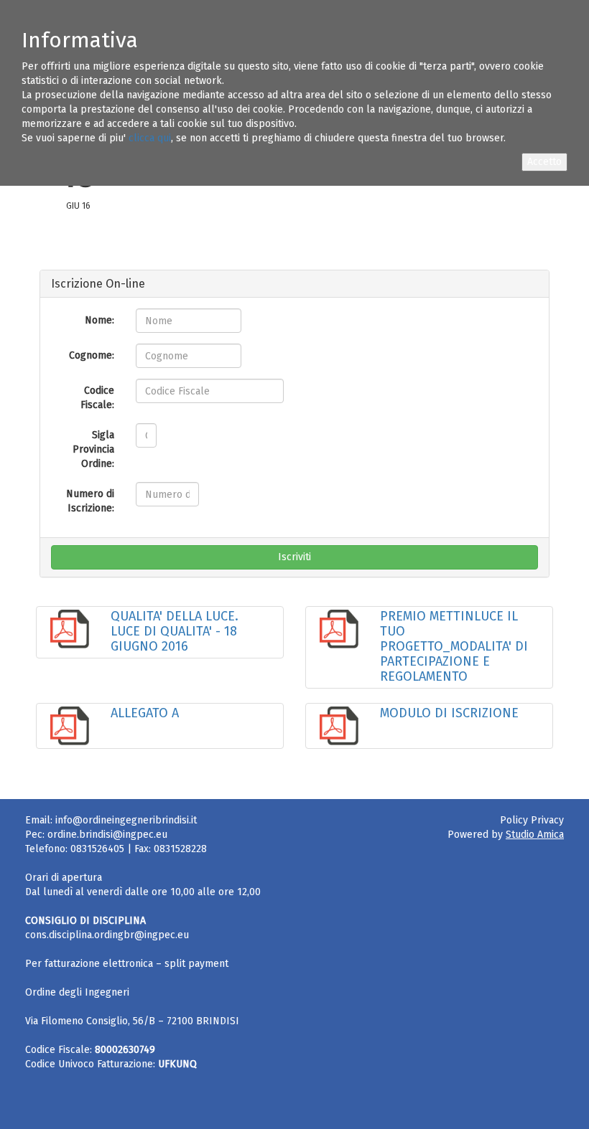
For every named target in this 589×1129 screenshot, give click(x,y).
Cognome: (91, 355)
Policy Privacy (532, 820)
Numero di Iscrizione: (90, 501)
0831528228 (180, 849)
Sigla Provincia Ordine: (93, 449)
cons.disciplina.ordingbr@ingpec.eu (107, 935)
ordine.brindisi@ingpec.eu (107, 834)
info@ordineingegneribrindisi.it (126, 820)
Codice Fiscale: (97, 397)
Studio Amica (535, 834)
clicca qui (150, 138)
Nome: (99, 320)
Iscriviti (294, 557)
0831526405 (97, 849)
